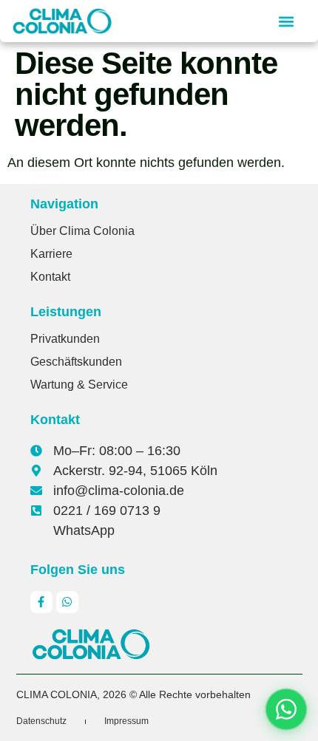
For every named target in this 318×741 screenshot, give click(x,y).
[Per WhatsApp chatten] (286, 709)
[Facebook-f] (41, 602)
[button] (286, 21)
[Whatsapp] (67, 602)
